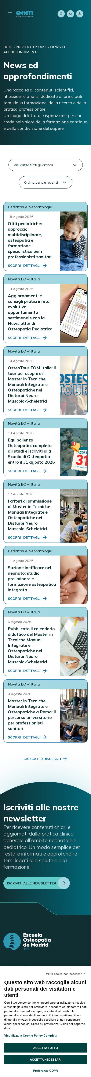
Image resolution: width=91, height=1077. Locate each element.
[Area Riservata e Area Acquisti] (79, 13)
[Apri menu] (10, 13)
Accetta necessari (45, 1059)
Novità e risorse (31, 47)
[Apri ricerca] (61, 13)
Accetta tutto (45, 1048)
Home (8, 47)
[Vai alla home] (24, 14)
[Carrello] (70, 13)
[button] (45, 165)
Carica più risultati (42, 759)
